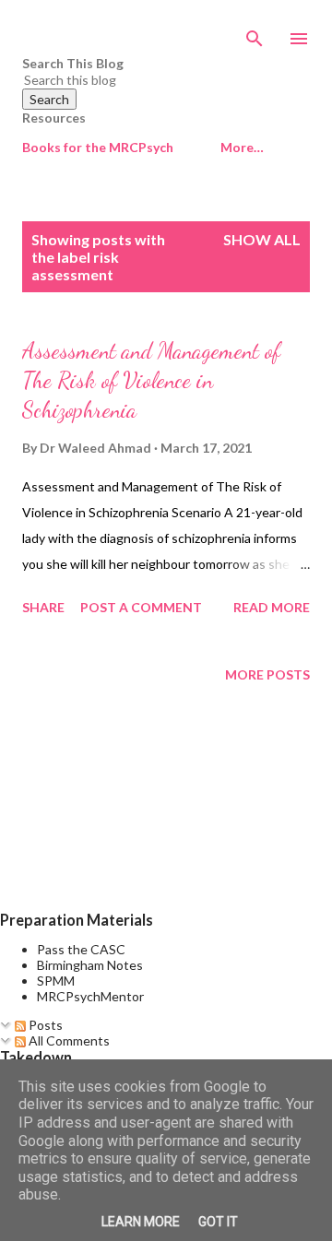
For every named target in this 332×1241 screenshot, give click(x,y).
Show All (262, 239)
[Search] (254, 33)
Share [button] (43, 607)
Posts (44, 1025)
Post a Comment (141, 607)
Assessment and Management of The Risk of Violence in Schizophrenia (151, 380)
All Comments (68, 1040)
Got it (218, 1221)
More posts (267, 674)
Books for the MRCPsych (97, 147)
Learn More (140, 1221)
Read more (271, 607)
